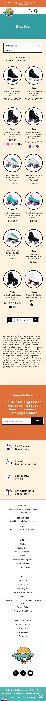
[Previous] (9, 319)
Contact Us (23, 585)
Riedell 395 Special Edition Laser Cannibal (12, 177)
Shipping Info (23, 588)
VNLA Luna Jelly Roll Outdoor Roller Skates (12, 134)
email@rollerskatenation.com (23, 521)
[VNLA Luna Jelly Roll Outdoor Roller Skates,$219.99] (12, 116)
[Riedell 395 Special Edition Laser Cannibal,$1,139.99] (12, 163)
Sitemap (18, 694)
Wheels (23, 556)
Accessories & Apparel (23, 560)
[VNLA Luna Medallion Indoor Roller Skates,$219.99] (33, 238)
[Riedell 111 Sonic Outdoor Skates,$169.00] (33, 279)
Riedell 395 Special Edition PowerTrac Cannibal (12, 215)
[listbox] (29, 60)
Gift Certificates (23, 567)
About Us (23, 581)
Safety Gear (23, 548)
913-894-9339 (23, 518)
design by (30, 694)
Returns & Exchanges (23, 592)
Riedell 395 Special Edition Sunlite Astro (33, 215)
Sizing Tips (23, 628)
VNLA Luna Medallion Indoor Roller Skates (34, 256)
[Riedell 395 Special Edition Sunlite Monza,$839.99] (12, 238)
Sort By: (10, 60)
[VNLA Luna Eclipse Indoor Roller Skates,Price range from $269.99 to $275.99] (12, 279)
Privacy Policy (23, 607)
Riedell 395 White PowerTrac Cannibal (34, 177)
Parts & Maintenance (23, 552)
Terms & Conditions (23, 611)
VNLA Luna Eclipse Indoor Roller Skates (12, 297)
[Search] (30, 10)
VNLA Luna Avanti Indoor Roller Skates (33, 93)
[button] (22, 45)
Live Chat (41, 696)
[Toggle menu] (41, 10)
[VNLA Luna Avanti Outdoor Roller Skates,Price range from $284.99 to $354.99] (12, 75)
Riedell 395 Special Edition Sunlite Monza (12, 253)
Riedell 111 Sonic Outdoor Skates (33, 296)
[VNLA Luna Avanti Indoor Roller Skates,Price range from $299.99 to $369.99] (33, 75)
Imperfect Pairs (23, 563)
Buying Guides (23, 632)
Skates (23, 544)
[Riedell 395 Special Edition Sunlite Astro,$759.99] (33, 200)
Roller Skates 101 (23, 624)
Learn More (23, 5)
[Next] (35, 319)
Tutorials (23, 636)
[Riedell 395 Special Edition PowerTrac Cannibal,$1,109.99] (12, 200)
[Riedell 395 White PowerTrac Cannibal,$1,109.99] (33, 163)
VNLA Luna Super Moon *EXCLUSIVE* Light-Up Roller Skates (33, 135)
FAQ (23, 596)
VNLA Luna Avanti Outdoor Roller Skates (12, 93)
